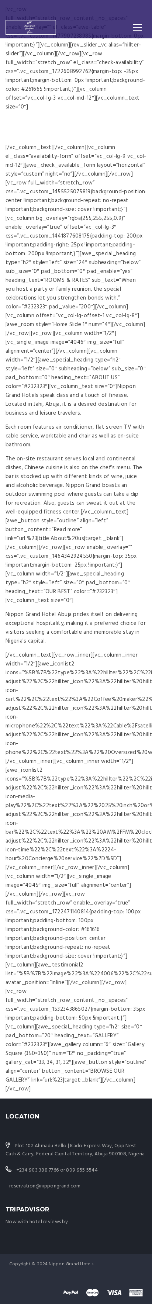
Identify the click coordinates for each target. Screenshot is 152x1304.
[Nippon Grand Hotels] (31, 27)
